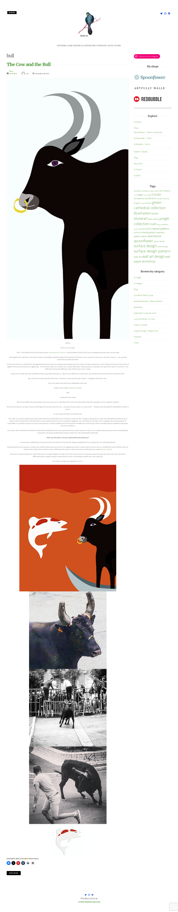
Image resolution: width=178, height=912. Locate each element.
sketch (144, 236)
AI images (138, 283)
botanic (152, 191)
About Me (138, 163)
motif (153, 224)
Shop (136, 128)
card (157, 191)
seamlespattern (148, 232)
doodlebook (139, 198)
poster (142, 228)
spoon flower (159, 241)
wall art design (153, 256)
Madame (79, 461)
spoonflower (143, 240)
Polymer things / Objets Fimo (146, 331)
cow (144, 195)
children (166, 190)
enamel (143, 203)
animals (137, 191)
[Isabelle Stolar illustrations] (89, 43)
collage (139, 194)
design (148, 195)
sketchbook (154, 236)
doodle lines (150, 198)
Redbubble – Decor (142, 144)
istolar (154, 213)
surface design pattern (152, 251)
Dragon (137, 203)
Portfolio (137, 122)
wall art (138, 256)
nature (159, 225)
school (137, 232)
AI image (137, 277)
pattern (165, 224)
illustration (13, 73)
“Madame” (72, 388)
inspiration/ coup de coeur (145, 313)
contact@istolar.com (89, 902)
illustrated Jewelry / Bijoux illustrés (148, 301)
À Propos (138, 169)
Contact (137, 175)
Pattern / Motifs (140, 151)
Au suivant (107, 449)
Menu (12, 13)
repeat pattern (160, 228)
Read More (13, 873)
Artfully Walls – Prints (142, 138)
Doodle (156, 194)
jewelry (156, 219)
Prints (136, 342)
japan (150, 219)
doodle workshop (163, 199)
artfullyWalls (145, 191)
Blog (11, 71)
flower (149, 203)
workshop (148, 261)
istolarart (141, 218)
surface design (145, 245)
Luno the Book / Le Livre (144, 319)
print (148, 228)
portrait (136, 229)
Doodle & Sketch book (143, 295)
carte (161, 191)
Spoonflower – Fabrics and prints (148, 132)
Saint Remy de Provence (58, 352)
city (135, 195)
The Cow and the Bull (29, 64)
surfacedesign (162, 246)
